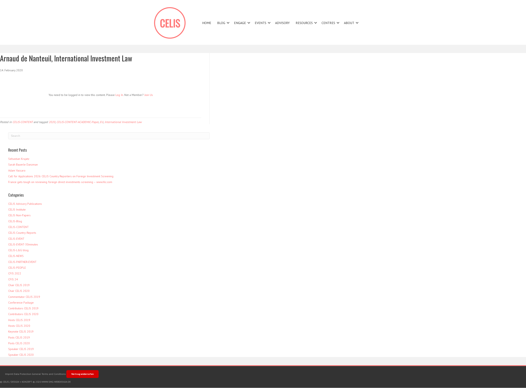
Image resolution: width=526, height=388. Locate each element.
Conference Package (21, 302)
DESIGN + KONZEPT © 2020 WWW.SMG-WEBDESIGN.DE (41, 381)
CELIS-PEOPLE (17, 267)
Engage (240, 23)
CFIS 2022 (14, 273)
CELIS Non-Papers (19, 215)
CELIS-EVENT (16, 239)
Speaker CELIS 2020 (21, 355)
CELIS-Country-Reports (22, 233)
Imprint (9, 373)
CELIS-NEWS (16, 256)
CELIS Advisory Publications (25, 204)
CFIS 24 (13, 279)
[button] (228, 23)
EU (101, 122)
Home (206, 23)
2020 (52, 122)
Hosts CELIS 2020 (19, 326)
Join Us (148, 95)
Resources (304, 23)
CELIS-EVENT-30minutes (23, 244)
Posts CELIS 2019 (19, 337)
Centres (328, 23)
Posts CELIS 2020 (19, 343)
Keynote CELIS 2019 (20, 331)
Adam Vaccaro (16, 170)
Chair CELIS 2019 (19, 285)
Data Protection (22, 373)
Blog (221, 23)
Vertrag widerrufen (82, 373)
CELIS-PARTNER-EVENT (22, 262)
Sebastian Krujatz (18, 159)
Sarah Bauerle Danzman (23, 164)
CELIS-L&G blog (18, 250)
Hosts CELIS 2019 (19, 320)
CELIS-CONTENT (23, 122)
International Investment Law (123, 122)
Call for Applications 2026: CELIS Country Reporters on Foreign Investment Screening (60, 176)
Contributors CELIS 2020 (23, 314)
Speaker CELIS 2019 (21, 349)
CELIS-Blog (15, 221)
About (349, 23)
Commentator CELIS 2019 (24, 297)
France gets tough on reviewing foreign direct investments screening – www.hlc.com (60, 182)
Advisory (282, 23)
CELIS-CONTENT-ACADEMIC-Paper (78, 122)
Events (260, 23)
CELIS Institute (17, 209)
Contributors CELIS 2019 (23, 308)
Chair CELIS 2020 (19, 291)
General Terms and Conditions (49, 373)
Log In (119, 95)
